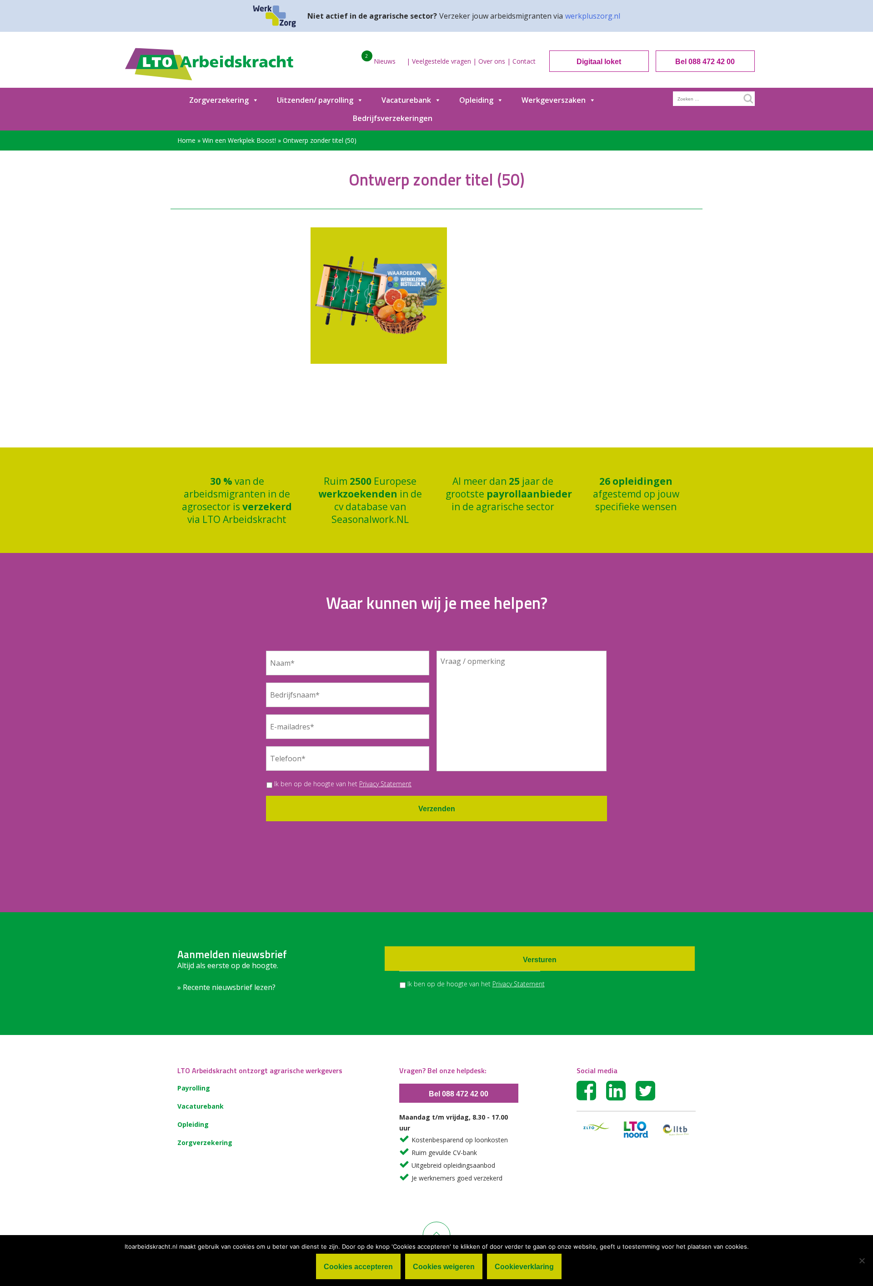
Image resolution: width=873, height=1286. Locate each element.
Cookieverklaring (524, 1267)
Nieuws (385, 61)
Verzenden (436, 809)
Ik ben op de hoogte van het (342, 783)
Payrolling (193, 1088)
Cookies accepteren (358, 1267)
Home (186, 140)
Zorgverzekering (219, 100)
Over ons (491, 61)
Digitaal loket (599, 61)
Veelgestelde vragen (441, 61)
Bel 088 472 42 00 (705, 61)
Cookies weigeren (444, 1267)
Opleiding (476, 100)
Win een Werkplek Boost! (239, 140)
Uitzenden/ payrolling (315, 100)
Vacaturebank (406, 100)
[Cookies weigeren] (861, 1260)
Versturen (540, 960)
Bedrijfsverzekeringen (392, 118)
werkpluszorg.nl (592, 16)
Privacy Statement (385, 783)
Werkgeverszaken (554, 100)
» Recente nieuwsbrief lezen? (226, 987)
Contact (524, 61)
